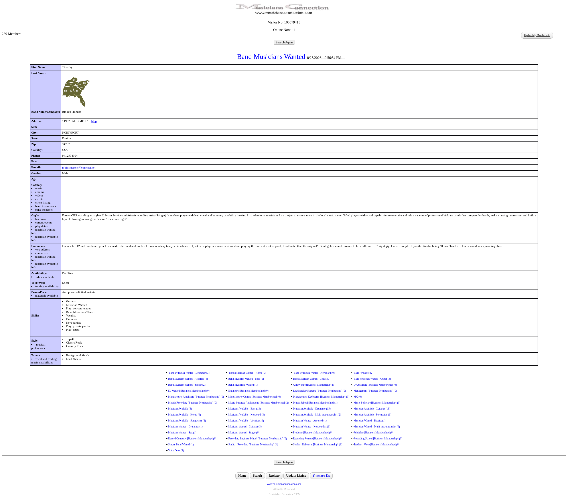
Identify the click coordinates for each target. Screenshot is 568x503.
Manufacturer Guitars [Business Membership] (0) (254, 396)
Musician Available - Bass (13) (244, 408)
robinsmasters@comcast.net (78, 167)
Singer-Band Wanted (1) (181, 444)
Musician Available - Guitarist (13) (372, 408)
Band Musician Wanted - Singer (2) (186, 384)
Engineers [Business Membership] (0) (248, 390)
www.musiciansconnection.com (284, 484)
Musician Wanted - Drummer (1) (185, 426)
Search (257, 475)
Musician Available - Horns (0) (184, 414)
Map (94, 121)
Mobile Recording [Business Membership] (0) (192, 402)
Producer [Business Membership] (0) (312, 432)
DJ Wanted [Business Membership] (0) (188, 390)
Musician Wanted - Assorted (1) (310, 420)
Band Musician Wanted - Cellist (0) (311, 378)
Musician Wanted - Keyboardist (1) (311, 426)
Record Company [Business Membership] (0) (192, 438)
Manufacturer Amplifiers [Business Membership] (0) (196, 396)
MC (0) (358, 396)
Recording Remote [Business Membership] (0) (317, 438)
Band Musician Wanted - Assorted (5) (188, 378)
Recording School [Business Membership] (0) (378, 438)
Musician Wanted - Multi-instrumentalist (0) (377, 426)
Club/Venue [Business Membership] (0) (314, 384)
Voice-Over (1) (176, 450)
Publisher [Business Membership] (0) (373, 432)
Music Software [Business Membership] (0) (377, 402)
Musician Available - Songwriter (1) (187, 420)
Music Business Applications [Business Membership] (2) (258, 402)
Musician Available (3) (180, 408)
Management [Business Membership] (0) (375, 390)
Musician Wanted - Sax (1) (182, 432)
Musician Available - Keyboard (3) (246, 414)
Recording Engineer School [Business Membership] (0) (257, 438)
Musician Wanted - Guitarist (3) (245, 426)
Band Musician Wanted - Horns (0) (247, 372)
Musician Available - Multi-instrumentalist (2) (317, 414)
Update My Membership (537, 35)
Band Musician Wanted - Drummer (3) (188, 372)
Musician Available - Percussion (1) (372, 414)
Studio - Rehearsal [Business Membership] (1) (317, 444)
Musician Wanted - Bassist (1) (369, 420)
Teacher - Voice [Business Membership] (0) (376, 444)
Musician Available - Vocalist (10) (246, 420)
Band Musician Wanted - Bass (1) (246, 378)
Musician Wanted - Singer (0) (243, 432)
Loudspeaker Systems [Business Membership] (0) (319, 390)
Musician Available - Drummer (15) (312, 408)
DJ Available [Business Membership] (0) (375, 384)
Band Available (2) (363, 372)
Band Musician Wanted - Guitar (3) (372, 378)
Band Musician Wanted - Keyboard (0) (314, 372)
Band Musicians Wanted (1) (243, 384)
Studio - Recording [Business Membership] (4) (253, 444)
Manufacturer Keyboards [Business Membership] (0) (321, 396)
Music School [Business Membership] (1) (315, 402)
